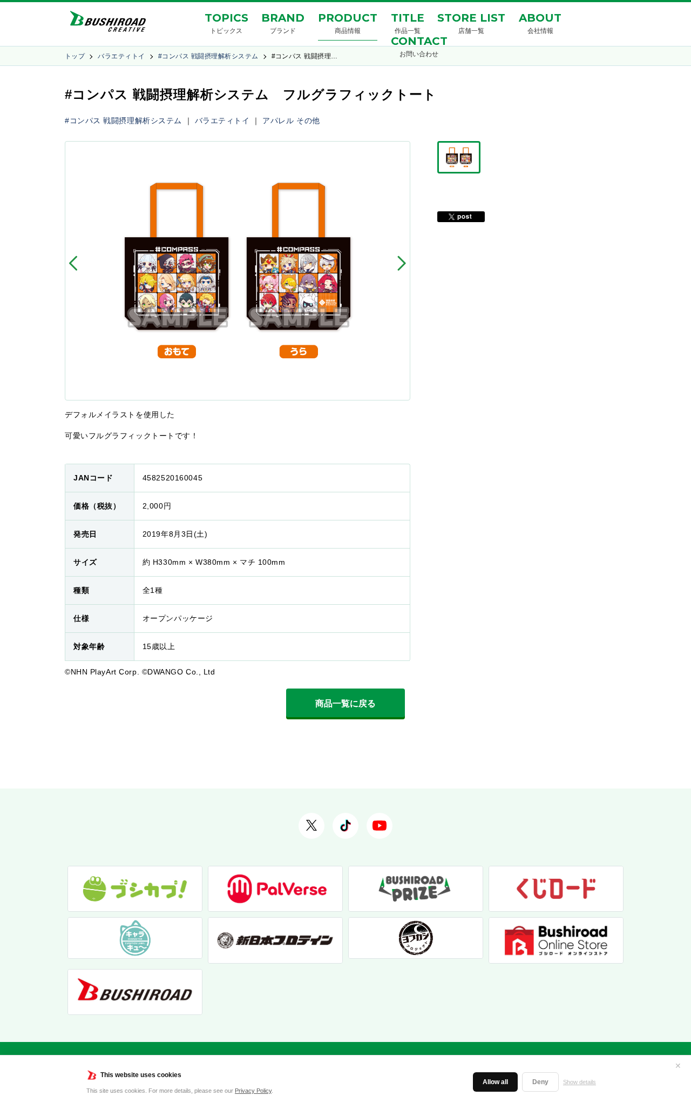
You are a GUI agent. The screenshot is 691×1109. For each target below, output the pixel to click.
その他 (308, 120)
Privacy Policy (253, 1090)
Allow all (495, 1082)
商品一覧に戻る (345, 703)
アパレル (278, 120)
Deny (540, 1082)
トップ (75, 56)
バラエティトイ (121, 56)
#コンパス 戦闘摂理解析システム (208, 56)
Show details (579, 1082)
